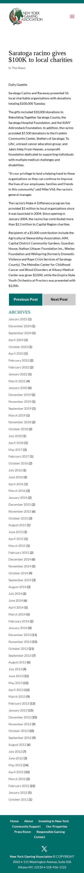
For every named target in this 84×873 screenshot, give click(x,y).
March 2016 (17, 491)
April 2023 (16, 353)
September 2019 (20, 408)
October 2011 (18, 799)
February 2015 (19, 552)
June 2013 (16, 676)
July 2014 (15, 593)
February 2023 (19, 360)
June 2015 (16, 532)
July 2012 (15, 751)
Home (14, 821)
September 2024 (20, 333)
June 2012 (16, 758)
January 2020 (18, 388)
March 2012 (17, 779)
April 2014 (16, 607)
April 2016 (16, 484)
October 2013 (18, 648)
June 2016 (16, 477)
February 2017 (19, 456)
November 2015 (20, 511)
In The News (17, 68)
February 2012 (19, 786)
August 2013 (17, 662)
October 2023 (18, 347)
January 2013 (18, 710)
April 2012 (16, 772)
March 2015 (17, 546)
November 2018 (20, 422)
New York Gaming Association (31, 856)
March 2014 (17, 614)
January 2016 (18, 497)
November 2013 (20, 642)
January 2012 (18, 792)
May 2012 (15, 765)
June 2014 (16, 600)
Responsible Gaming (51, 832)
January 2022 (18, 374)
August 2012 (17, 744)
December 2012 (20, 717)
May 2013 (15, 683)
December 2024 (20, 326)
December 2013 (20, 635)
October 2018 (18, 429)
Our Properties (56, 826)
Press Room (22, 832)
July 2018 (15, 436)
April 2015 (16, 539)
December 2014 (20, 559)
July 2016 (15, 470)
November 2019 (20, 401)
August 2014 (17, 587)
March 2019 (17, 415)
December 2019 (20, 395)
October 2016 (18, 463)
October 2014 (18, 573)
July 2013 (15, 669)
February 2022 (19, 367)
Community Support (26, 826)
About (28, 821)
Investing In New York (54, 821)
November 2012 (20, 724)
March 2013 (17, 696)
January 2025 (18, 319)
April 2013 (16, 690)
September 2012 (20, 738)
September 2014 (20, 580)
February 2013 (19, 703)
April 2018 (16, 443)
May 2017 (15, 450)
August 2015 (17, 525)
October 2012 (18, 731)
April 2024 (16, 340)
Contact (39, 837)
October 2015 (18, 518)
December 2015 (20, 504)
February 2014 (19, 621)
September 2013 (20, 655)
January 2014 (18, 628)
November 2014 (20, 566)
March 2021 (17, 381)
